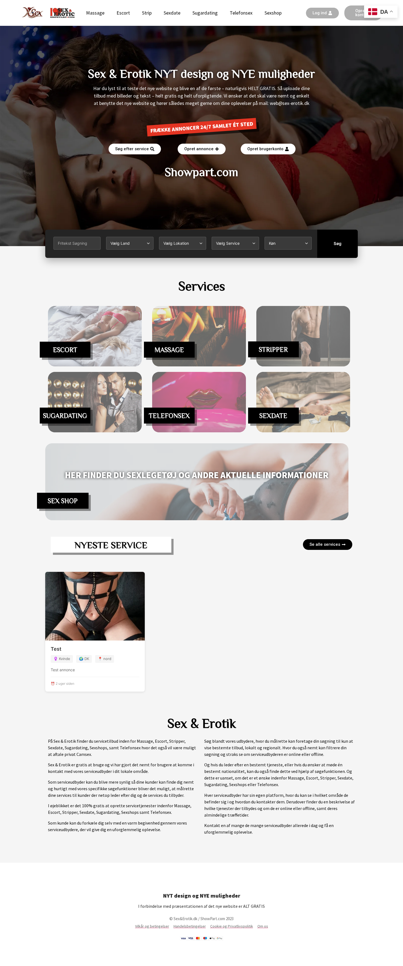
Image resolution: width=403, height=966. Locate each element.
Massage (95, 13)
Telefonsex (241, 13)
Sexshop (273, 13)
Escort (123, 13)
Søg (337, 243)
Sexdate (172, 13)
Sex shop (63, 500)
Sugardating (205, 13)
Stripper (273, 349)
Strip (147, 13)
